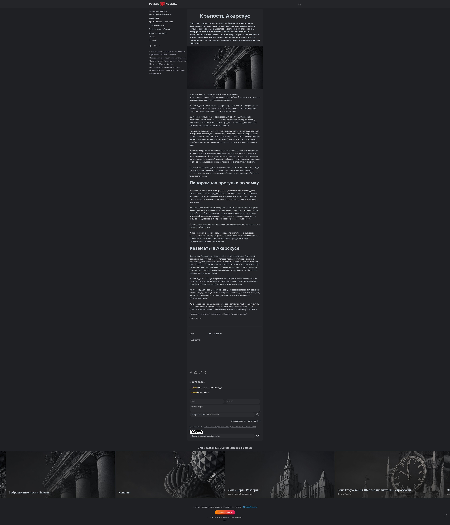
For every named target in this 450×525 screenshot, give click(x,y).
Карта (152, 37)
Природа (168, 67)
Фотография (179, 70)
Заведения (154, 18)
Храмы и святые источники (161, 22)
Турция (169, 70)
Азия (152, 52)
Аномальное (169, 52)
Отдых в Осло (200, 392)
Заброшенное (170, 61)
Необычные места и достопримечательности (160, 12)
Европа (153, 61)
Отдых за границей (158, 33)
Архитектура (155, 55)
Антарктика (180, 52)
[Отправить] (257, 436)
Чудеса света (155, 73)
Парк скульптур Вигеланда (206, 387)
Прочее (177, 67)
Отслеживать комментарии (243, 421)
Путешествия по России (159, 29)
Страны (153, 70)
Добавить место (225, 512)
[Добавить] (150, 46)
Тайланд (161, 70)
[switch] (258, 421)
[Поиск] (155, 46)
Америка (159, 52)
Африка (165, 55)
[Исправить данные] (200, 372)
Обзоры (162, 64)
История (153, 64)
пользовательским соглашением (243, 427)
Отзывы (152, 40)
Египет (160, 61)
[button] (191, 372)
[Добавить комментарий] (445, 515)
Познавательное (156, 67)
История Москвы (156, 25)
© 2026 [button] (225, 517)
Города (173, 55)
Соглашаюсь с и (224, 427)
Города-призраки (157, 58)
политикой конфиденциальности (216, 427)
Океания (170, 64)
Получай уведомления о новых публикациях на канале (225, 507)
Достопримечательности (175, 58)
